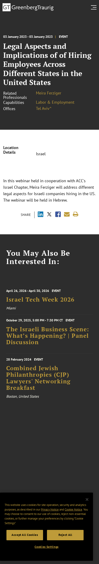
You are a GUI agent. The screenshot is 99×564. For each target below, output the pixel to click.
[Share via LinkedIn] (40, 215)
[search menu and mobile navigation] (94, 7)
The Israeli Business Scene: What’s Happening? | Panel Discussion (47, 336)
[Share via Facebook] (58, 215)
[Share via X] (49, 215)
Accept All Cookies (25, 535)
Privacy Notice (50, 509)
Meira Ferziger (48, 93)
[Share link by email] (67, 214)
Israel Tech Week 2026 (40, 299)
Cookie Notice (73, 509)
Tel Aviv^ (44, 108)
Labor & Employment (55, 102)
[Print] (75, 214)
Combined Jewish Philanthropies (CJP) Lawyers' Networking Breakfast (38, 378)
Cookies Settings (46, 547)
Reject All (65, 535)
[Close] (87, 499)
